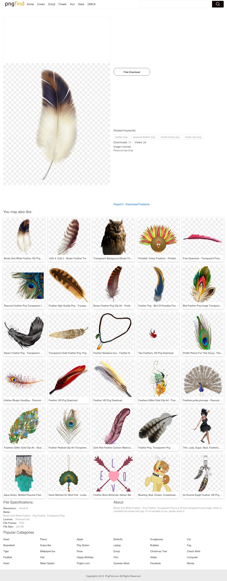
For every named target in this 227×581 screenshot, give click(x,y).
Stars (81, 4)
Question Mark (122, 563)
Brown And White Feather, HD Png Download (28, 258)
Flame (43, 539)
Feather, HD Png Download (63, 400)
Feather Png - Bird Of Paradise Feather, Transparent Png (168, 305)
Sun (72, 4)
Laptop (117, 545)
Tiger (6, 551)
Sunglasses (156, 539)
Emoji (51, 4)
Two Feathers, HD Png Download (155, 353)
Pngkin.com (83, 563)
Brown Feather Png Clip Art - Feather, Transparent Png (122, 305)
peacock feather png (144, 137)
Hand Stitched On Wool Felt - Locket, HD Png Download (78, 495)
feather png (121, 137)
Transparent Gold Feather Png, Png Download (73, 353)
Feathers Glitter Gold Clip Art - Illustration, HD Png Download (36, 447)
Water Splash (47, 563)
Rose (80, 551)
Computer (192, 557)
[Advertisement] (56, 39)
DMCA (92, 4)
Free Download (132, 72)
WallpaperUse (47, 551)
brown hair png (193, 137)
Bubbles (154, 545)
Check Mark (193, 551)
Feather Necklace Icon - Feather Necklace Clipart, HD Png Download (129, 353)
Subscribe (45, 545)
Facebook (155, 563)
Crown (41, 4)
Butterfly (118, 539)
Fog (189, 545)
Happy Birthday (85, 557)
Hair (42, 557)
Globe (153, 557)
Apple (80, 539)
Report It (118, 204)
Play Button (83, 545)
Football (7, 557)
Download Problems (137, 204)
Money (190, 563)
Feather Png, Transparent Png (154, 447)
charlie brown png (170, 137)
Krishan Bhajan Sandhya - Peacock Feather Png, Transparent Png (39, 400)
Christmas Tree (158, 551)
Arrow (30, 4)
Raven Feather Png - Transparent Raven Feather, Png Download (38, 353)
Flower (62, 4)
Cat (189, 539)
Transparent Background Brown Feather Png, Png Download (125, 258)
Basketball (9, 545)
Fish (116, 557)
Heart (6, 539)
